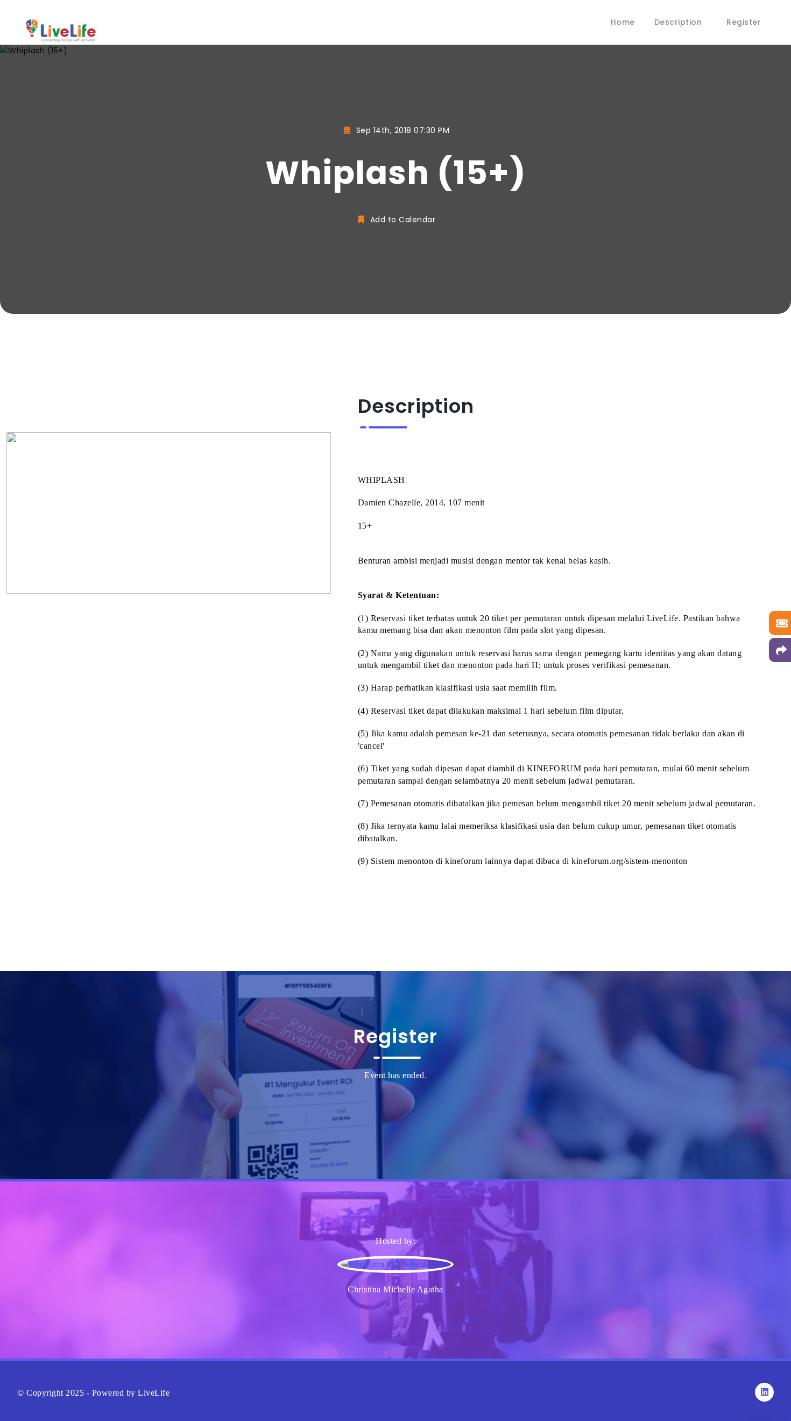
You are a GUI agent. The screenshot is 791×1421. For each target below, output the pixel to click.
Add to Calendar (401, 219)
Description (678, 22)
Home (623, 22)
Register (743, 22)
